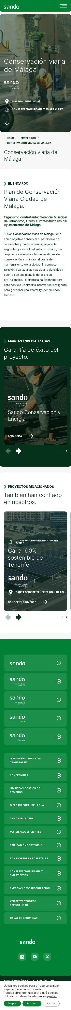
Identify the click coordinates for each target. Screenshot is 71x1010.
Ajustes (51, 1003)
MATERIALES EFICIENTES (25, 831)
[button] (19, 451)
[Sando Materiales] (35, 736)
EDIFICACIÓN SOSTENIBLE (26, 845)
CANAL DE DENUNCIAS (23, 918)
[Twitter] (47, 957)
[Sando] (19, 6)
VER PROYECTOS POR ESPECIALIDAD (23, 903)
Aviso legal (12, 980)
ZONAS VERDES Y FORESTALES (29, 858)
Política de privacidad (38, 980)
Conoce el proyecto (22, 602)
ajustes (52, 996)
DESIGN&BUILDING (21, 818)
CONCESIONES (19, 775)
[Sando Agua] (35, 718)
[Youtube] (35, 957)
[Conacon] (35, 699)
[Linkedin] (22, 957)
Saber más (15, 435)
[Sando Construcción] (35, 681)
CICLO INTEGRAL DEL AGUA (27, 805)
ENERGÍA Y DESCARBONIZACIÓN (30, 888)
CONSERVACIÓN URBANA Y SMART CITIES (37, 109)
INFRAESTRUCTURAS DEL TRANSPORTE (25, 760)
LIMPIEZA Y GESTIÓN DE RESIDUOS (25, 790)
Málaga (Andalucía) (26, 101)
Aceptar (12, 1003)
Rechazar (31, 1003)
